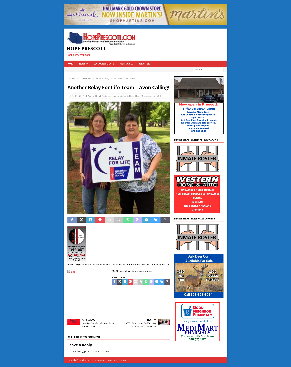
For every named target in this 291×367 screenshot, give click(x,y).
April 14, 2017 (78, 96)
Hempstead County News (122, 96)
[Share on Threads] (165, 220)
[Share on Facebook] (72, 220)
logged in (84, 351)
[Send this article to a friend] (109, 220)
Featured (106, 96)
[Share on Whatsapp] (127, 220)
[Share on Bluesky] (155, 220)
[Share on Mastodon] (137, 220)
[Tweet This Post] (81, 220)
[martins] (145, 23)
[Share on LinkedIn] (90, 220)
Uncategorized (148, 96)
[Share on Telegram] (146, 220)
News (82, 63)
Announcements (104, 63)
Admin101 (92, 96)
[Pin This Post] (100, 220)
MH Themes (120, 360)
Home (70, 63)
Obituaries (126, 63)
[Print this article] (118, 220)
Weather (144, 63)
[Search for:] (208, 69)
